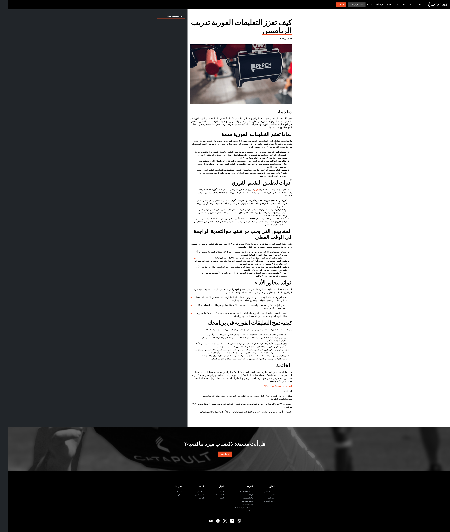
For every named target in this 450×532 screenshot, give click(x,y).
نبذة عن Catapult (246, 491)
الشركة (388, 4)
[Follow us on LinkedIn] (232, 521)
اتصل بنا (369, 4)
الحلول (419, 4)
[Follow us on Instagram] (239, 521)
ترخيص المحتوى (269, 501)
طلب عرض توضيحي (357, 4)
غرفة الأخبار (379, 4)
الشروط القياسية (247, 504)
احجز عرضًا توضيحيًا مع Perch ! (278, 386)
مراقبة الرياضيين (269, 491)
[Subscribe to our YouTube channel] (211, 520)
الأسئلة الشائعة (219, 495)
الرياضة (411, 4)
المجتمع (201, 498)
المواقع (180, 495)
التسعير (221, 498)
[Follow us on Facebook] (218, 521)
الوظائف (250, 495)
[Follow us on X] (225, 521)
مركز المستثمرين (247, 498)
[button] (225, 454)
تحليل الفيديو (270, 498)
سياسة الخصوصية (247, 501)
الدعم (396, 4)
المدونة (221, 491)
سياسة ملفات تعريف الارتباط (244, 507)
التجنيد (272, 495)
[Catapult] (438, 4)
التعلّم (403, 4)
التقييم (257, 189)
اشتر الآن (341, 4)
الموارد (221, 486)
